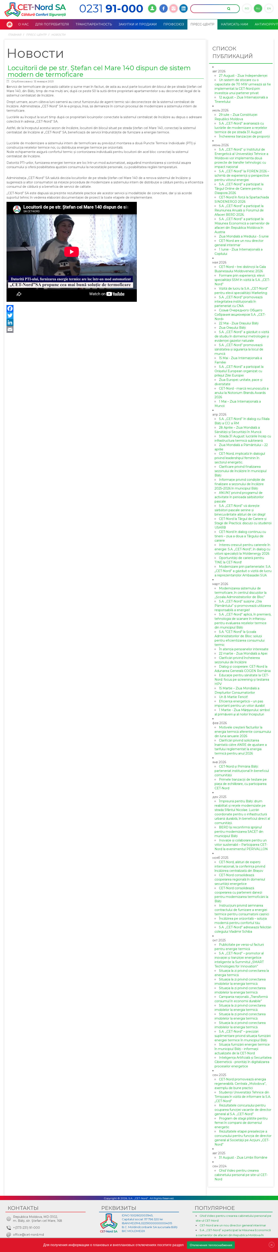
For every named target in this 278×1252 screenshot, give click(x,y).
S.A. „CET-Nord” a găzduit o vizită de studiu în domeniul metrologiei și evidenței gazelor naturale (242, 336)
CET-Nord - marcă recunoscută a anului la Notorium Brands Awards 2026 (241, 392)
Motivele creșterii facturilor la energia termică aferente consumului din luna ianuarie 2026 (243, 731)
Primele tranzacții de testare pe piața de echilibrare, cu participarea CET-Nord (241, 784)
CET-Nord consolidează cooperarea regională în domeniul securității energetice (240, 879)
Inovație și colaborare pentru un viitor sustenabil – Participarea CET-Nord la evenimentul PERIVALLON (241, 844)
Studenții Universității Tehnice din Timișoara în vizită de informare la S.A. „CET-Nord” (243, 1096)
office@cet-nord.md (28, 1235)
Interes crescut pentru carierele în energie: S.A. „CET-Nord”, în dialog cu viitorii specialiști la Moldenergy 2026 (242, 549)
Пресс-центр (36, 34)
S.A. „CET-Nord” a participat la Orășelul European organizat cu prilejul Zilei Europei (239, 371)
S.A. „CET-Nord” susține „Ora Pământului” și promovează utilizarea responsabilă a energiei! (243, 605)
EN (269, 8)
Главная (14, 34)
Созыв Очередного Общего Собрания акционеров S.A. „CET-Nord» (240, 314)
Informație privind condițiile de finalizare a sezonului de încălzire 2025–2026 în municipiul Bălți (240, 484)
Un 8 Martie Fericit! (233, 697)
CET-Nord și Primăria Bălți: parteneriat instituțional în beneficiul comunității (242, 770)
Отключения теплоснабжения (211, 1245)
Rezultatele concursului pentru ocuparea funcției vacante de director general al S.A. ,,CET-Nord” (243, 1109)
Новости (58, 34)
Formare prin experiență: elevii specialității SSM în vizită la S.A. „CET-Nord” (242, 280)
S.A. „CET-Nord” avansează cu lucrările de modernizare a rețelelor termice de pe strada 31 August (241, 127)
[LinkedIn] (105, 322)
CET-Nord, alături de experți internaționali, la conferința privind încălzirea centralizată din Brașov (240, 866)
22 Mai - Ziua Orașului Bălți (238, 323)
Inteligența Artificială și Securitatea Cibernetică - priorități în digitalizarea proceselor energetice (243, 1062)
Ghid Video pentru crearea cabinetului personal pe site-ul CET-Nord (241, 1175)
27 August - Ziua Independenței (243, 76)
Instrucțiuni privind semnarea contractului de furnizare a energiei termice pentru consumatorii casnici (242, 910)
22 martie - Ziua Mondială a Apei (243, 653)
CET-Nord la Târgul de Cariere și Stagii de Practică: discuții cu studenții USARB (243, 523)
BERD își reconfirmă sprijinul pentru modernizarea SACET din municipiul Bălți (239, 831)
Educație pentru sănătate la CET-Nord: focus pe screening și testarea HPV (242, 679)
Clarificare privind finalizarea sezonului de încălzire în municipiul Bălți (240, 471)
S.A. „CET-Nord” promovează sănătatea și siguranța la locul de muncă (239, 349)
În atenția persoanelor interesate (243, 649)
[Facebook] (105, 308)
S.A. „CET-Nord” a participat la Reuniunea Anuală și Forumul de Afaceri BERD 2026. (239, 210)
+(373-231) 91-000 (26, 1228)
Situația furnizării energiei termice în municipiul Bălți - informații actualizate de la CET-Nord (242, 1049)
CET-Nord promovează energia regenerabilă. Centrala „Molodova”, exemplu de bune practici (240, 1083)
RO (247, 8)
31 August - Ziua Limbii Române (243, 1157)
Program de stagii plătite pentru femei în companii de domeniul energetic (241, 1122)
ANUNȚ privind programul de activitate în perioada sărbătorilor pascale (239, 497)
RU (258, 8)
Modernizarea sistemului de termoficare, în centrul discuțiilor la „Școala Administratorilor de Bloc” (240, 592)
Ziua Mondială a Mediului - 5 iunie (244, 236)
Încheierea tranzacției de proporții (244, 136)
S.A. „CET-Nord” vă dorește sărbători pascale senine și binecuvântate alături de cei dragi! (240, 510)
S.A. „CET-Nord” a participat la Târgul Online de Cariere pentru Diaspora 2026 (239, 188)
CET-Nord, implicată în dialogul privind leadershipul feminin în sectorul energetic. (240, 458)
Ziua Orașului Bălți (232, 328)
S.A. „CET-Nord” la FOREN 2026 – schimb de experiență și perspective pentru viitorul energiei (242, 175)
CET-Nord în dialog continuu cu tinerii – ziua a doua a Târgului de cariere (240, 536)
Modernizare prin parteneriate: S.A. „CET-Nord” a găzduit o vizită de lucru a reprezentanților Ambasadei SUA (243, 571)
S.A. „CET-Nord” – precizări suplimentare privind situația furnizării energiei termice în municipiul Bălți (243, 1036)
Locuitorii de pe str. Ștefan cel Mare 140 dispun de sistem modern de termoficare (99, 71)
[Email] (105, 329)
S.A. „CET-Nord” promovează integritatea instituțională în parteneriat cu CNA (239, 301)
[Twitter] (105, 315)
